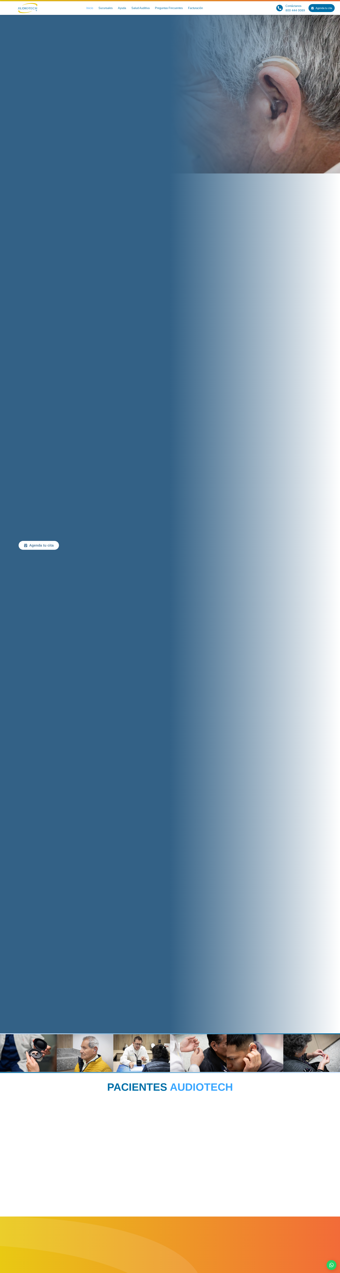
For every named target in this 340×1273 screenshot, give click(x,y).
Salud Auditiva (140, 8)
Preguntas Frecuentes (169, 8)
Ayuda (122, 8)
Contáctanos (293, 5)
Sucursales (105, 8)
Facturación (195, 8)
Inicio (89, 8)
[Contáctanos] (279, 8)
